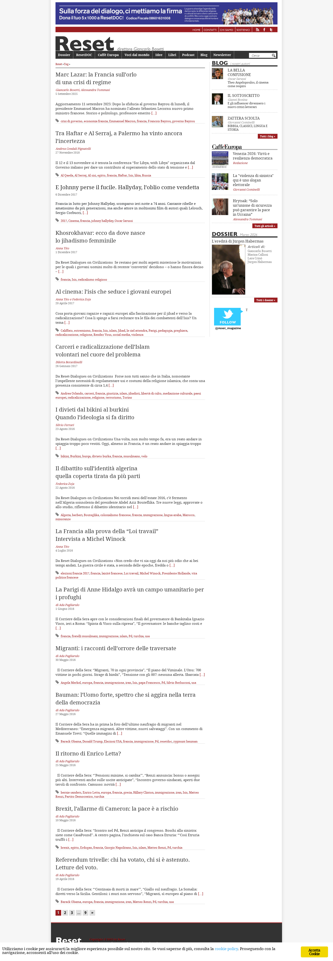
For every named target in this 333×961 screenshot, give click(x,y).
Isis (130, 175)
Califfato (67, 331)
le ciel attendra (137, 331)
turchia (139, 636)
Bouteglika (91, 515)
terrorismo (113, 397)
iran (128, 683)
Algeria (66, 515)
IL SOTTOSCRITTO (244, 95)
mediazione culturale (177, 393)
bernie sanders (71, 792)
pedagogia (165, 331)
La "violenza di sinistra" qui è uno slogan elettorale (253, 180)
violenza (137, 335)
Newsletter (222, 55)
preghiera (180, 331)
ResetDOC (84, 55)
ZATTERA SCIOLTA (244, 118)
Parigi (153, 331)
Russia (146, 175)
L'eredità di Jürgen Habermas (237, 241)
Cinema (73, 221)
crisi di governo (71, 121)
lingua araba (172, 515)
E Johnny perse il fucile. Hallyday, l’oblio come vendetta (127, 187)
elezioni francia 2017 (75, 573)
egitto (101, 175)
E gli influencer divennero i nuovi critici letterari (246, 105)
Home (196, 30)
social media (121, 335)
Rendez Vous (102, 335)
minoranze (63, 519)
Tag (66, 64)
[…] (154, 113)
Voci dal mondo (137, 55)
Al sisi (92, 175)
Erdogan (86, 848)
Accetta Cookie (314, 952)
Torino (127, 397)
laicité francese (112, 573)
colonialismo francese (115, 515)
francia (142, 121)
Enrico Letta (91, 792)
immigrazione (153, 515)
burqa (86, 456)
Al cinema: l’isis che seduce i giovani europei (113, 291)
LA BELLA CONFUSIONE (239, 72)
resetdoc (166, 741)
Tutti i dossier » (265, 300)
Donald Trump (92, 741)
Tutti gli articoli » (265, 226)
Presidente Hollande (176, 573)
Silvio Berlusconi (178, 683)
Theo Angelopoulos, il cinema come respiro (248, 84)
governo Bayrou (183, 121)
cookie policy (226, 948)
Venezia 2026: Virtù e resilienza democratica (253, 156)
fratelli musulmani (85, 636)
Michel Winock (150, 573)
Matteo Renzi (156, 848)
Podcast (188, 55)
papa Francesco (149, 683)
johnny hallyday (102, 221)
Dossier (64, 55)
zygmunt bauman (185, 741)
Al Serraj (81, 175)
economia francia (96, 121)
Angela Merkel (71, 683)
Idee (158, 55)
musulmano (131, 456)
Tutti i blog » (267, 136)
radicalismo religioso (92, 279)
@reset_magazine (228, 328)
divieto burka (101, 456)
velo (144, 456)
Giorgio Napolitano (117, 848)
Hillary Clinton (143, 792)
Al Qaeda (67, 175)
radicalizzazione (67, 335)
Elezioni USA (113, 741)
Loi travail (131, 573)
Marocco (189, 515)
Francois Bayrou (159, 121)
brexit (65, 848)
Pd (130, 636)
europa (87, 683)
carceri (89, 393)
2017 (64, 221)
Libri (172, 55)
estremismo (82, 331)
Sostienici (243, 30)
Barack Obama (71, 741)
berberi (77, 515)
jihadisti (134, 393)
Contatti (210, 30)
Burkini (75, 456)
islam (113, 331)
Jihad (121, 331)
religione (86, 335)
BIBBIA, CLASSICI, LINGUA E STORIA (248, 127)
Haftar (122, 175)
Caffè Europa (108, 55)
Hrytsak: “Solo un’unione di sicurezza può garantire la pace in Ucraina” (252, 207)
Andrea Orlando (72, 393)
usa (147, 636)
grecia (127, 792)
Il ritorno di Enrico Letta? (88, 753)
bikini (65, 456)
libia (138, 175)
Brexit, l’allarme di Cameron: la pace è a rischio (117, 808)
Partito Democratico (79, 796)
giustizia (112, 393)
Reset (59, 64)
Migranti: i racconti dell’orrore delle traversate (116, 648)
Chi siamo (226, 30)
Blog (204, 55)
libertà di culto (151, 393)
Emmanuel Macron (122, 121)
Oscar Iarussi (124, 221)
